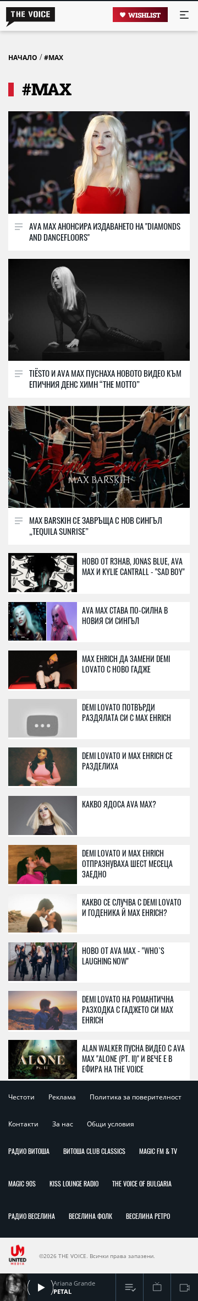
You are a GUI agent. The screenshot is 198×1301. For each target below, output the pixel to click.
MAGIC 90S (22, 1183)
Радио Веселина (31, 1216)
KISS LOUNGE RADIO (74, 1183)
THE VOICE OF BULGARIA (142, 1183)
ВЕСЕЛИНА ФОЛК (90, 1216)
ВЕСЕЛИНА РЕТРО (148, 1216)
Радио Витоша (29, 1151)
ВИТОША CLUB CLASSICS (94, 1151)
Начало (22, 57)
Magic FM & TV (158, 1151)
